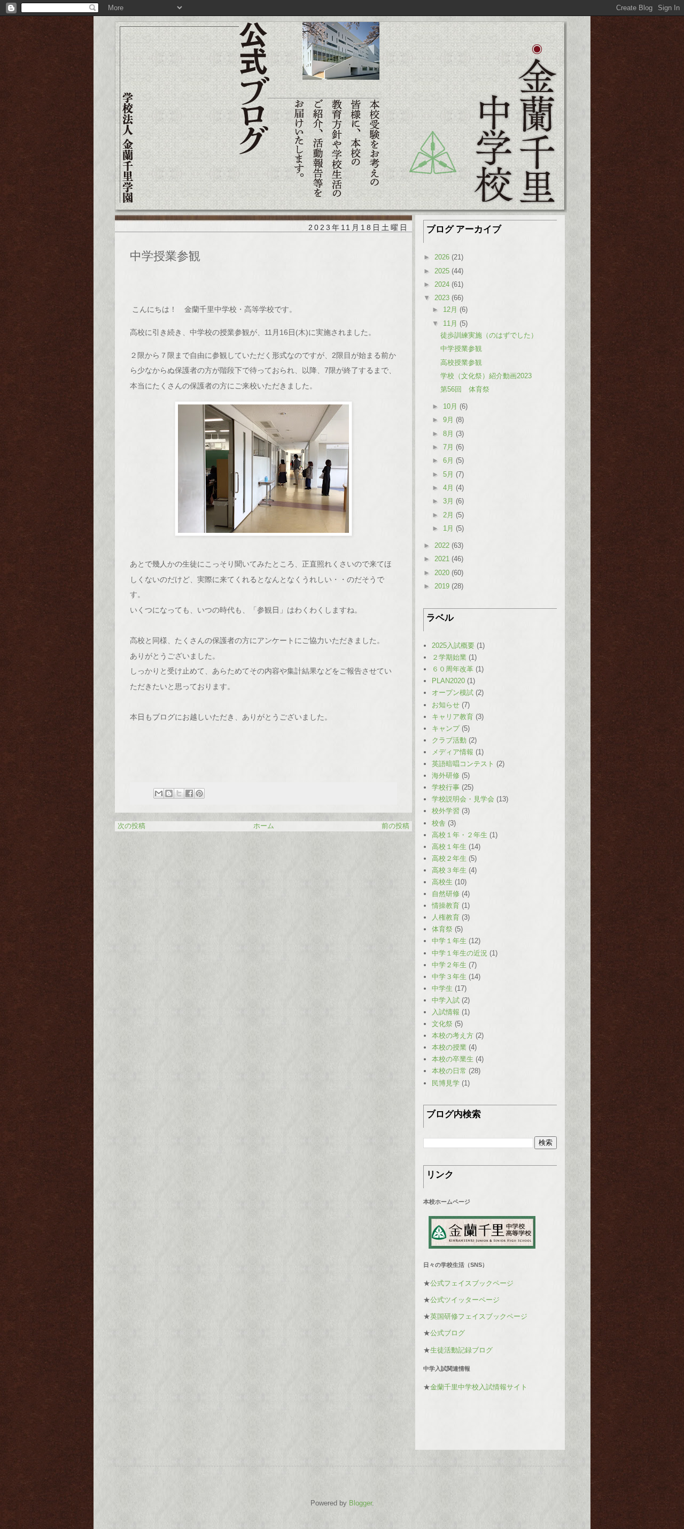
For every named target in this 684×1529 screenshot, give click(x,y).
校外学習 (446, 811)
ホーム (263, 826)
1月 (449, 528)
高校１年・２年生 (459, 835)
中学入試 (446, 1000)
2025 (443, 271)
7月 (449, 447)
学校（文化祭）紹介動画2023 (486, 376)
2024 (443, 284)
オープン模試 (452, 693)
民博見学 (446, 1083)
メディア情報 (452, 752)
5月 (449, 474)
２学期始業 (449, 657)
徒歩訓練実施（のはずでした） (489, 335)
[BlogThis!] (169, 793)
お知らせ (446, 705)
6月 (449, 460)
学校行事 (446, 787)
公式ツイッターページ (465, 1300)
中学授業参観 (461, 349)
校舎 (439, 823)
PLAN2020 (448, 681)
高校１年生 (449, 847)
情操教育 (446, 905)
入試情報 (446, 1012)
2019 (443, 586)
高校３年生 (449, 870)
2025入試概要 (453, 645)
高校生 (442, 882)
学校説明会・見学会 (463, 799)
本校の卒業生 (452, 1059)
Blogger (360, 1503)
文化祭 (442, 1024)
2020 (443, 573)
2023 (443, 298)
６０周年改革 (452, 669)
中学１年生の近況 (459, 953)
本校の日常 (449, 1071)
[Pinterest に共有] (199, 793)
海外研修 (446, 775)
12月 (451, 309)
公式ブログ (447, 1333)
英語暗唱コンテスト (463, 764)
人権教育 (446, 917)
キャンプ (446, 728)
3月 (449, 501)
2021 (443, 559)
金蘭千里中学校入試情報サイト (478, 1387)
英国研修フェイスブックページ (478, 1316)
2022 (443, 545)
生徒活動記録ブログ (461, 1350)
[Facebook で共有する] (189, 793)
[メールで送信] (158, 793)
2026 (443, 257)
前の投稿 (395, 826)
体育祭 (442, 929)
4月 (449, 488)
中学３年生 (449, 977)
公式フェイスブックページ (472, 1283)
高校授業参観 (461, 362)
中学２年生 (449, 965)
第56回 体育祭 (464, 389)
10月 (451, 406)
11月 (451, 323)
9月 (449, 420)
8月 (449, 434)
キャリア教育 (452, 717)
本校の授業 (449, 1047)
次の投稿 (131, 826)
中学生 (442, 988)
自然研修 (446, 894)
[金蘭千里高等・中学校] (482, 1246)
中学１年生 (449, 941)
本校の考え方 (452, 1035)
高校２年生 (449, 858)
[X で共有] (179, 793)
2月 (449, 515)
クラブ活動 (449, 740)
